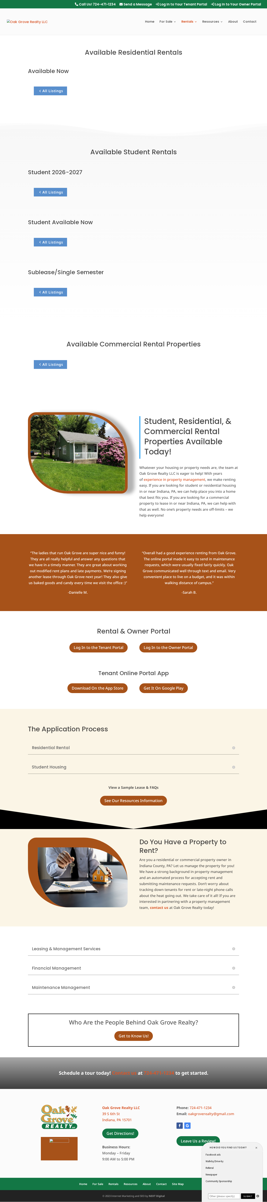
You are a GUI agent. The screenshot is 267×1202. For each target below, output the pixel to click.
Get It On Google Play (164, 688)
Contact (249, 22)
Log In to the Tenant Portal (98, 647)
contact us (159, 907)
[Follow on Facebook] (180, 1126)
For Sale (165, 22)
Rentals (187, 22)
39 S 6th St (111, 1113)
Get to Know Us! (134, 1036)
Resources (210, 22)
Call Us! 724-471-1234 (97, 5)
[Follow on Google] (187, 1126)
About (233, 22)
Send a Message (137, 5)
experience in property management (174, 479)
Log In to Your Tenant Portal (183, 5)
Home (149, 22)
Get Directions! (120, 1133)
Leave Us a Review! (198, 1141)
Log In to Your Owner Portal (237, 5)
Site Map (178, 1184)
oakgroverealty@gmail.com (211, 1113)
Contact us (124, 1073)
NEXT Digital (157, 1196)
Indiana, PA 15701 (117, 1119)
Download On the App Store (97, 688)
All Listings (52, 90)
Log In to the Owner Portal (168, 647)
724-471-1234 (159, 1073)
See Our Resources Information (133, 800)
